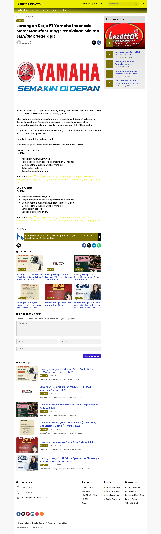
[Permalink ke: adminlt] (19, 42)
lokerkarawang (112, 495)
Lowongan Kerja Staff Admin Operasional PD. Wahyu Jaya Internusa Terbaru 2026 (87, 305)
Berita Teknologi (113, 499)
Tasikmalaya (87, 487)
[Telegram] (94, 245)
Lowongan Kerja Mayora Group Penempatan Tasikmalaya (126, 62)
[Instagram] (37, 514)
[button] (136, 4)
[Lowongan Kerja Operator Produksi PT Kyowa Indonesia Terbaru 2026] (58, 263)
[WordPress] (32, 514)
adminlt (25, 42)
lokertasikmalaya (113, 487)
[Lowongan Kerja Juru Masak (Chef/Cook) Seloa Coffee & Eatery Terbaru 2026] (29, 263)
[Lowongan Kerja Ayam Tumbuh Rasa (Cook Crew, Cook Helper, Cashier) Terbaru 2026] (29, 292)
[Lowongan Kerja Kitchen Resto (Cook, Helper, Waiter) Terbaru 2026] (87, 263)
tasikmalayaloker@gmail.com (34, 497)
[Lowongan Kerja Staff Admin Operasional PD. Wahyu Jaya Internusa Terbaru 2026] (87, 292)
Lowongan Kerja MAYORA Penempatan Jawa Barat (126, 82)
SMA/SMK (20, 21)
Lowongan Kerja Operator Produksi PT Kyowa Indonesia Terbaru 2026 (58, 277)
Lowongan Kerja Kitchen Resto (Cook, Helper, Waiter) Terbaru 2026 (87, 277)
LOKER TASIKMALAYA (28, 3)
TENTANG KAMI (131, 503)
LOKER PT (86, 499)
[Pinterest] (28, 514)
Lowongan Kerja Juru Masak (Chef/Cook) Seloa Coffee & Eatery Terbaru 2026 (29, 277)
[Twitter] (89, 245)
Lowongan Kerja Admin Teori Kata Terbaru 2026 (58, 304)
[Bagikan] (99, 42)
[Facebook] (84, 245)
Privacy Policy (131, 499)
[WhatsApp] (99, 245)
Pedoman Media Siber (134, 495)
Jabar (84, 503)
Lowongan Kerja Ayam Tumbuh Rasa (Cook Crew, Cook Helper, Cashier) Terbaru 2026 (28, 305)
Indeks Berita (130, 491)
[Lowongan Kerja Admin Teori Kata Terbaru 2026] (58, 292)
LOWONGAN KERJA (89, 495)
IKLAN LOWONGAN (132, 487)
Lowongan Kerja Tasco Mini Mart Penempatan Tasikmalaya (127, 53)
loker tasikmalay (113, 491)
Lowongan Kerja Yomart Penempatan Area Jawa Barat (126, 72)
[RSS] (42, 514)
